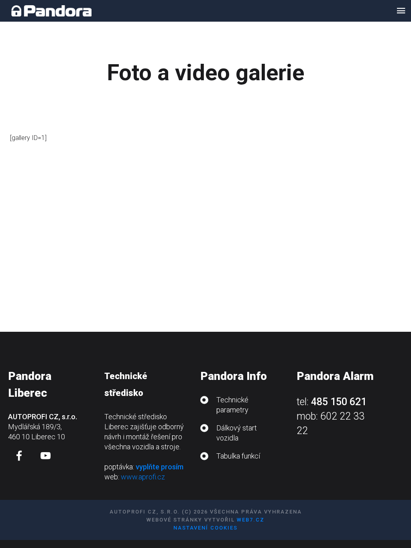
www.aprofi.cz (143, 477)
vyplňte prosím (159, 467)
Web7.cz (251, 520)
